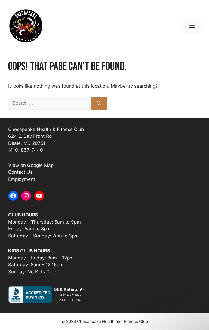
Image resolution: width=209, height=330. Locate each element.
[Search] (99, 103)
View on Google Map (31, 165)
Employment (21, 179)
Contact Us (20, 172)
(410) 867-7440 (25, 150)
